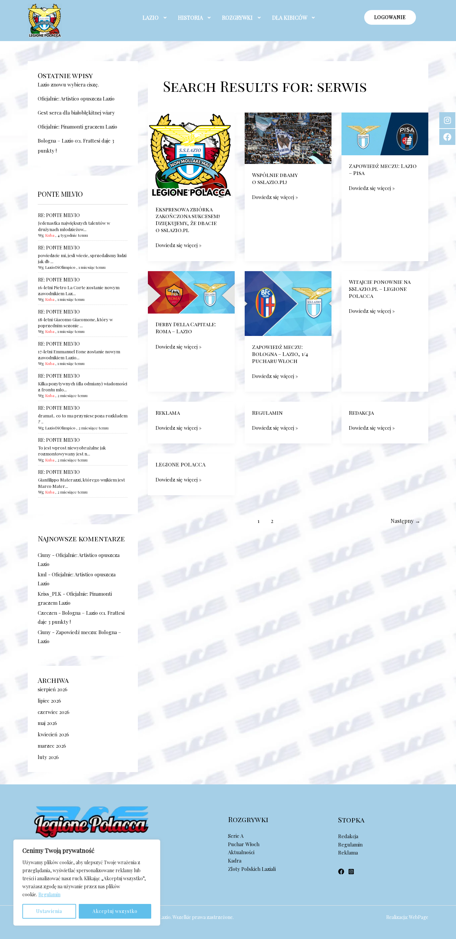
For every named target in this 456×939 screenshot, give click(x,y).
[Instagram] (351, 872)
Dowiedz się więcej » (179, 244)
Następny (405, 520)
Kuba (49, 235)
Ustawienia (49, 911)
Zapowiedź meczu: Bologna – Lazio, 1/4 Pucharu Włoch (280, 353)
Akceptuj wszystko (115, 911)
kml (42, 574)
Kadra (234, 860)
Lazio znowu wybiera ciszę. (68, 84)
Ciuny (44, 555)
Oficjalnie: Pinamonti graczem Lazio (77, 126)
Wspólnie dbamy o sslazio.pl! (275, 178)
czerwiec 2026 (53, 712)
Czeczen (47, 612)
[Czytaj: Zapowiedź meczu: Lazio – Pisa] (384, 133)
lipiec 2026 (49, 700)
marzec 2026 (52, 745)
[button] (155, 18)
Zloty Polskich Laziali (252, 869)
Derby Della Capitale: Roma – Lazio (186, 328)
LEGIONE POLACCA (180, 464)
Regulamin (49, 894)
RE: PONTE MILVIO (59, 215)
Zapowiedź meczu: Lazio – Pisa (383, 169)
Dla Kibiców (289, 17)
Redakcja (361, 412)
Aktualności (241, 852)
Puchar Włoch (243, 844)
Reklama (168, 412)
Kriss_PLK (49, 593)
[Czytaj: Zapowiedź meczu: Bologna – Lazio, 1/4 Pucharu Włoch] (288, 303)
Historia (190, 17)
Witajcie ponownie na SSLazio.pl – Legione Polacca (379, 288)
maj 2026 (47, 723)
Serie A (235, 835)
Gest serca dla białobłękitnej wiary (76, 112)
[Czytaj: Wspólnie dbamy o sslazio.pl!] (288, 137)
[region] (86, 882)
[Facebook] (341, 872)
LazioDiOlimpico (60, 267)
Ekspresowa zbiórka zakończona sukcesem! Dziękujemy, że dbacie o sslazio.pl (188, 219)
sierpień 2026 (52, 689)
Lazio (151, 17)
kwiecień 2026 (53, 734)
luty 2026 (48, 757)
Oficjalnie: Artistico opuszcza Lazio (76, 98)
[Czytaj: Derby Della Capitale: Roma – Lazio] (191, 291)
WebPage (418, 917)
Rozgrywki (237, 17)
